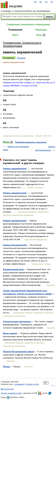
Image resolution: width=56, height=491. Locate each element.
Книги (15, 35)
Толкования (15, 29)
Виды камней (10, 333)
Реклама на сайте (32, 384)
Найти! (49, 16)
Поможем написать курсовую (30, 142)
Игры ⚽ (41, 35)
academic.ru (11, 4)
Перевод (21, 58)
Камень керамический (14, 168)
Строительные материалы (17, 321)
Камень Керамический (15, 245)
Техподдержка (19, 384)
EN (35, 2)
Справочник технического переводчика (28, 24)
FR (51, 2)
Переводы (41, 29)
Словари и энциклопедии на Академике (25, 11)
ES (46, 2)
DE (40, 2)
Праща (6, 366)
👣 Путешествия (7, 389)
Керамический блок (13, 269)
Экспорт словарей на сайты (11, 393)
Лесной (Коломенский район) (18, 351)
